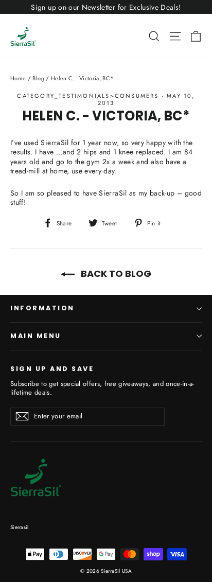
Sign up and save (52, 368)
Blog (38, 78)
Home (18, 78)
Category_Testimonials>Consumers (87, 96)
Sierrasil (19, 527)
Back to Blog (115, 273)
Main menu (35, 335)
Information (42, 308)
